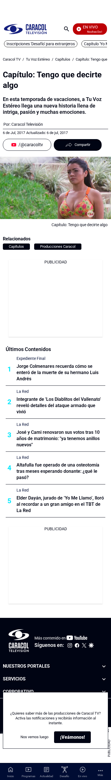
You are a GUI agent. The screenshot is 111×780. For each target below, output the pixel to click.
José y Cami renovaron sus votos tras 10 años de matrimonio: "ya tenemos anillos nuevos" (58, 438)
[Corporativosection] (104, 692)
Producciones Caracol (57, 246)
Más (100, 775)
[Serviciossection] (104, 679)
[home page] (25, 29)
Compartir (82, 145)
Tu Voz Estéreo (38, 59)
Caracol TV (11, 59)
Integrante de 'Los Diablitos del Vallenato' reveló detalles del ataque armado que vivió (59, 405)
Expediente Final (31, 358)
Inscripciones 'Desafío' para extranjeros (41, 44)
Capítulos (62, 59)
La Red (23, 391)
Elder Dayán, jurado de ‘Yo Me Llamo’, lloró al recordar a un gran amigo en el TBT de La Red (60, 504)
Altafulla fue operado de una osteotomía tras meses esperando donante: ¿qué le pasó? (58, 471)
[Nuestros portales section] (104, 666)
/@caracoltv (30, 144)
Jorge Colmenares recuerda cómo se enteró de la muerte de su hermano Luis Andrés (57, 372)
